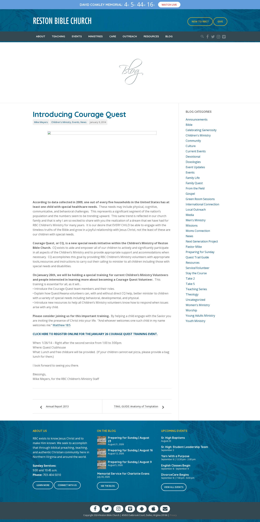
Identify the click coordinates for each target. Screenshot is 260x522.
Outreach (130, 36)
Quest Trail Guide (197, 257)
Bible (189, 125)
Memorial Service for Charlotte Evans (123, 473)
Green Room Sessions (200, 199)
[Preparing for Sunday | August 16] (101, 452)
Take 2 (190, 278)
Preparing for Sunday (200, 252)
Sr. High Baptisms (173, 437)
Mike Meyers (41, 122)
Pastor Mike (194, 247)
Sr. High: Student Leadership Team (184, 447)
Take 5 (190, 284)
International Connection (202, 204)
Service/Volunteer (197, 268)
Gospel (190, 194)
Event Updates (195, 167)
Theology (192, 294)
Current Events (196, 151)
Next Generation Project (202, 241)
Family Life (193, 178)
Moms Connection (198, 231)
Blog (169, 36)
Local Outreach (196, 210)
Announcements (196, 119)
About (40, 36)
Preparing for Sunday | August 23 (128, 439)
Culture (191, 146)
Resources (151, 36)
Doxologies (193, 162)
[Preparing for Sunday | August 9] (101, 464)
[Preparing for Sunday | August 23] (101, 440)
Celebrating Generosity (201, 130)
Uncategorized (195, 300)
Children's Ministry (61, 122)
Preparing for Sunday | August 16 (130, 450)
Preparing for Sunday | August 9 (130, 462)
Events (77, 36)
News (83, 122)
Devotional (193, 157)
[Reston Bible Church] (62, 20)
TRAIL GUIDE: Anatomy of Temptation (136, 406)
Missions (192, 225)
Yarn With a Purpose (175, 456)
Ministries (95, 36)
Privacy (173, 515)
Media (190, 215)
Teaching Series (196, 289)
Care (112, 36)
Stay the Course (196, 273)
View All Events (173, 487)
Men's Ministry (196, 220)
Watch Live (169, 4)
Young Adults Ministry (200, 316)
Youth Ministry (195, 321)
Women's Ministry (198, 305)
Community (193, 141)
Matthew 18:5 (62, 325)
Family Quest (194, 183)
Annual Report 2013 (57, 406)
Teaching (58, 36)
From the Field (195, 188)
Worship (191, 310)
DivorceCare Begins (175, 474)
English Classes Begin (175, 465)
